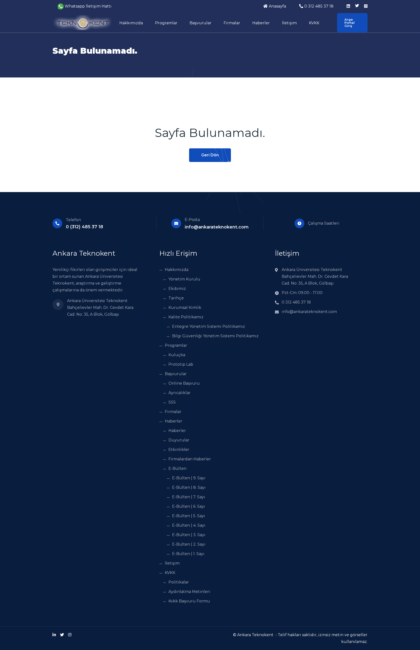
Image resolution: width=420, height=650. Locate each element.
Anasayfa (277, 6)
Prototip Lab (180, 364)
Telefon (73, 220)
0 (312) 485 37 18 (84, 226)
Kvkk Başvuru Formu (189, 601)
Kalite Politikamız (185, 317)
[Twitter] (62, 635)
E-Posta (192, 219)
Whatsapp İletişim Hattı (88, 6)
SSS (172, 402)
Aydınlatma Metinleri (189, 591)
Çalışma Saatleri (323, 223)
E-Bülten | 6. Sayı (188, 506)
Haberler (261, 23)
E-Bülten (177, 468)
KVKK (314, 23)
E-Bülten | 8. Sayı (189, 487)
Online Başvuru (184, 383)
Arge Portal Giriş (349, 22)
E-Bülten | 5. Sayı (188, 516)
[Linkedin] (54, 635)
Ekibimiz (177, 288)
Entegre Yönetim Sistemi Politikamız (208, 326)
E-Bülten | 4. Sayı (188, 525)
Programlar (166, 23)
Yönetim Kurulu (184, 279)
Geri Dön (210, 155)
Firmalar (232, 23)
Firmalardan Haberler (189, 459)
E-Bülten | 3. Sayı (188, 534)
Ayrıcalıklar (179, 392)
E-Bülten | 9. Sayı (188, 478)
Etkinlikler (178, 449)
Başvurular (200, 23)
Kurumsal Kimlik (184, 307)
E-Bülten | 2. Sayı (188, 544)
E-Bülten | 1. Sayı (188, 553)
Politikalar (178, 582)
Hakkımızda (131, 23)
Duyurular (178, 440)
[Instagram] (69, 635)
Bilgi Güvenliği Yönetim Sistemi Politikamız (215, 336)
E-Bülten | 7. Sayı (188, 497)
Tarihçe (176, 298)
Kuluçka (176, 355)
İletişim (289, 23)
